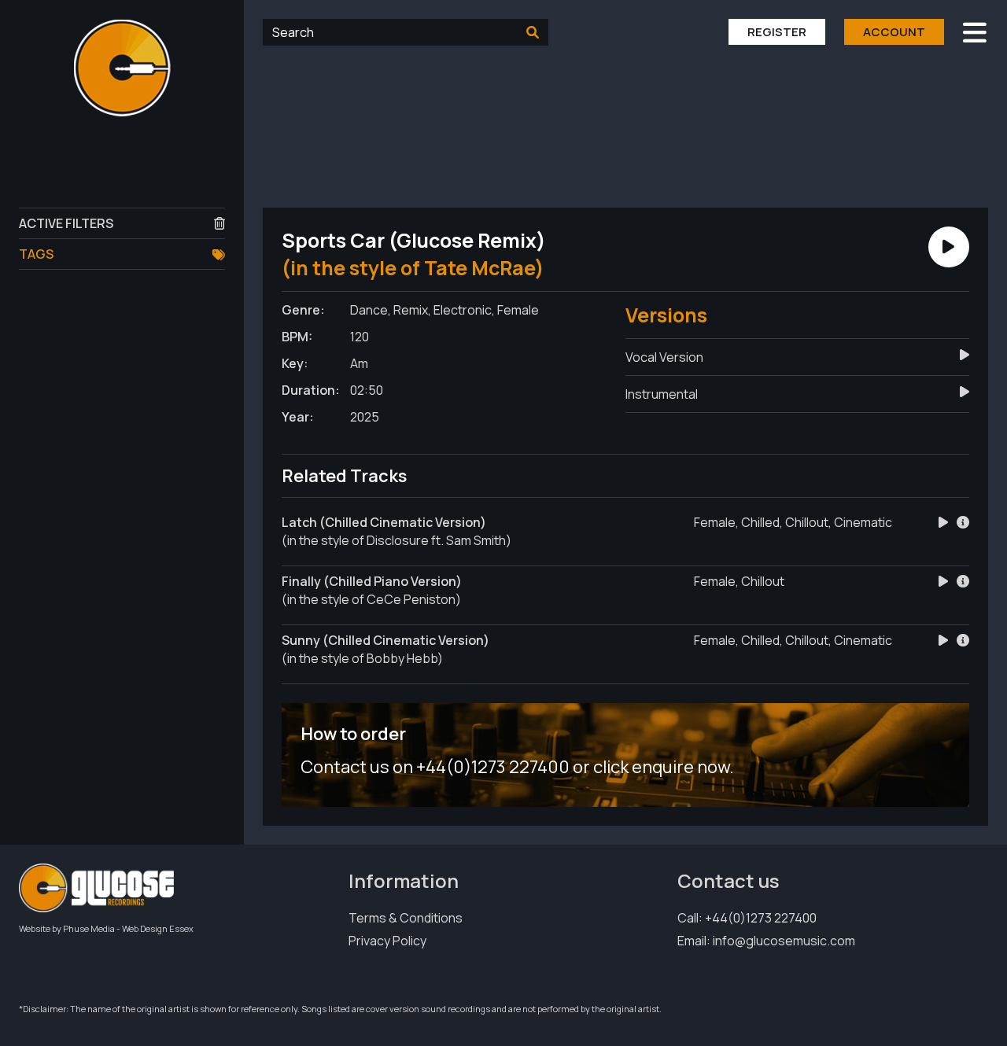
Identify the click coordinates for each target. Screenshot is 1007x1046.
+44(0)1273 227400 (761, 917)
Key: (295, 363)
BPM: (297, 336)
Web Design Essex (158, 928)
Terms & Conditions (406, 917)
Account (894, 32)
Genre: (303, 310)
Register (776, 32)
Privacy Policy (387, 940)
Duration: (311, 390)
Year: (298, 416)
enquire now (680, 767)
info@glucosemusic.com (784, 940)
